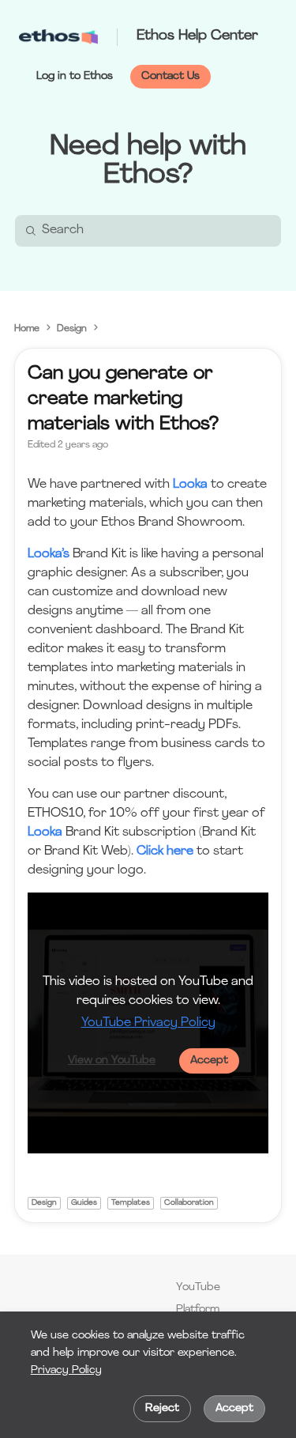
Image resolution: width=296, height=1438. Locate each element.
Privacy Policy (66, 1370)
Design (72, 329)
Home (26, 329)
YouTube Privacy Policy (148, 1023)
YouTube (198, 1287)
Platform (197, 1309)
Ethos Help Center (197, 36)
